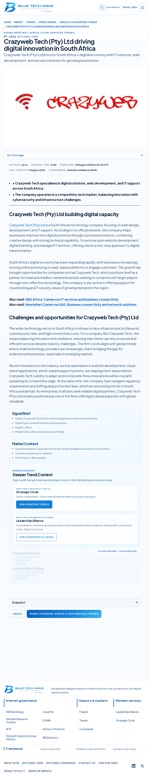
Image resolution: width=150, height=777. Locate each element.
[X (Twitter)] (142, 766)
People (83, 711)
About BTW (11, 763)
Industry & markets (93, 700)
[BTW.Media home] (29, 7)
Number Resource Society (17, 720)
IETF (9, 729)
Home (7, 22)
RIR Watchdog (14, 711)
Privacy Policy (14, 771)
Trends (30, 22)
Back (17, 613)
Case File (48, 711)
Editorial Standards (61, 763)
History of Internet (54, 729)
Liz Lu (24, 164)
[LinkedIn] (134, 766)
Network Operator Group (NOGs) (21, 737)
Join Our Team (108, 763)
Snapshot (18, 602)
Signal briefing (15, 32)
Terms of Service (39, 771)
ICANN (47, 720)
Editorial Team (32, 763)
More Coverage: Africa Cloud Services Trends (64, 613)
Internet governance (21, 700)
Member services (128, 700)
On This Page (15, 155)
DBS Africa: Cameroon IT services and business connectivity (72, 299)
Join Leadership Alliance (36, 537)
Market (18, 22)
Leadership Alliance (127, 711)
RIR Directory (50, 737)
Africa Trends (47, 22)
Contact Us (86, 763)
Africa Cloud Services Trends (78, 22)
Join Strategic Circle (34, 504)
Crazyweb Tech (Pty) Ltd (27, 225)
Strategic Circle (125, 720)
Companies (86, 729)
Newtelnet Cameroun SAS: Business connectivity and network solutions (80, 304)
